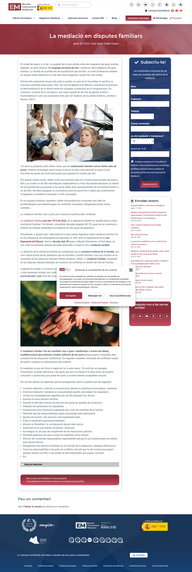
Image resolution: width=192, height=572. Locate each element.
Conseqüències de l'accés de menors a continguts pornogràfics (55, 481)
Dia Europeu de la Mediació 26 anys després (46, 478)
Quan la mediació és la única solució (146, 273)
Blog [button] (114, 18)
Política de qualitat (89, 566)
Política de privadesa (67, 566)
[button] (130, 269)
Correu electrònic (141, 123)
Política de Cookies (82, 302)
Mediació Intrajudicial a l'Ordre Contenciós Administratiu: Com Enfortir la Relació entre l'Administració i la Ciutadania (149, 215)
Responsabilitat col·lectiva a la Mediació (148, 205)
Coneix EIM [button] (98, 18)
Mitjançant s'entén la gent (142, 280)
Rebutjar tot (95, 295)
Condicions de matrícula (113, 566)
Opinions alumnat (78, 18)
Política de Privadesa (99, 302)
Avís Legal (114, 302)
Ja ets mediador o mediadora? (147, 136)
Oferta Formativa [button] (22, 18)
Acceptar (71, 295)
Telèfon (135, 111)
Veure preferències (120, 295)
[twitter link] (153, 316)
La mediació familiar (43, 220)
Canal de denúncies (160, 566)
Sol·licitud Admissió (138, 18)
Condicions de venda (137, 566)
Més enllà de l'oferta (139, 234)
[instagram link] (133, 316)
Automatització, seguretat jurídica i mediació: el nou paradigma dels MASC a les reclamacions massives (150, 264)
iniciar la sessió (33, 506)
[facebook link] (160, 316)
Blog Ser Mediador (33, 464)
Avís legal (28, 566)
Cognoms (137, 99)
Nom (134, 86)
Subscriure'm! (150, 184)
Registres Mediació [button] (49, 18)
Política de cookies (45, 566)
